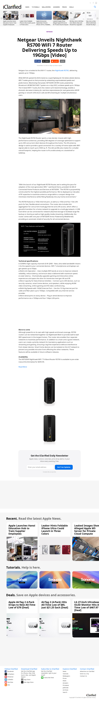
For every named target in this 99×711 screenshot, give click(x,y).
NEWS (27, 7)
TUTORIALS (35, 7)
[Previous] (2, 18)
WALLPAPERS (46, 7)
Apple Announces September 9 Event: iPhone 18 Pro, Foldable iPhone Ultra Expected (43, 23)
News (64, 671)
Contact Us (83, 676)
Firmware (66, 685)
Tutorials (65, 674)
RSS (9, 685)
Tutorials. (13, 567)
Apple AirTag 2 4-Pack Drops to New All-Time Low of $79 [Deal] (22, 604)
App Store (27, 679)
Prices (65, 678)
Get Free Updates (63, 467)
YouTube (10, 682)
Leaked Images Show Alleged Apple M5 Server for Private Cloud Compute (60, 22)
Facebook (11, 671)
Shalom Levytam (58, 65)
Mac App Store (28, 682)
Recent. (12, 518)
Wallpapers (66, 676)
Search (65, 692)
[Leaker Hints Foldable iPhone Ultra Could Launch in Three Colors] (27, 19)
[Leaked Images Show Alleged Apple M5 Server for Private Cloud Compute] (60, 19)
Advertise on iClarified (87, 671)
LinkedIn (10, 679)
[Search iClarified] (95, 7)
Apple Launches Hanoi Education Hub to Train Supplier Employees (9, 22)
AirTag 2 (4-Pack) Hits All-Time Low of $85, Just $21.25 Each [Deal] (54, 604)
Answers (65, 683)
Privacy (94, 697)
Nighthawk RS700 (62, 70)
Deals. (11, 595)
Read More (23, 367)
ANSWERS (56, 7)
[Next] (97, 18)
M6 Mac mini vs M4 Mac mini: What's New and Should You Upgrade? (76, 22)
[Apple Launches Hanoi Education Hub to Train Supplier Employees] (11, 19)
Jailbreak (65, 688)
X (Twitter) (11, 674)
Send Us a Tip (84, 674)
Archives (65, 690)
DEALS (71, 7)
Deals (64, 681)
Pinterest (10, 677)
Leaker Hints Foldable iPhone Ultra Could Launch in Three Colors (27, 22)
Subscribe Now (49, 677)
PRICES (64, 7)
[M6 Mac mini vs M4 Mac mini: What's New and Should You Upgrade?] (77, 19)
